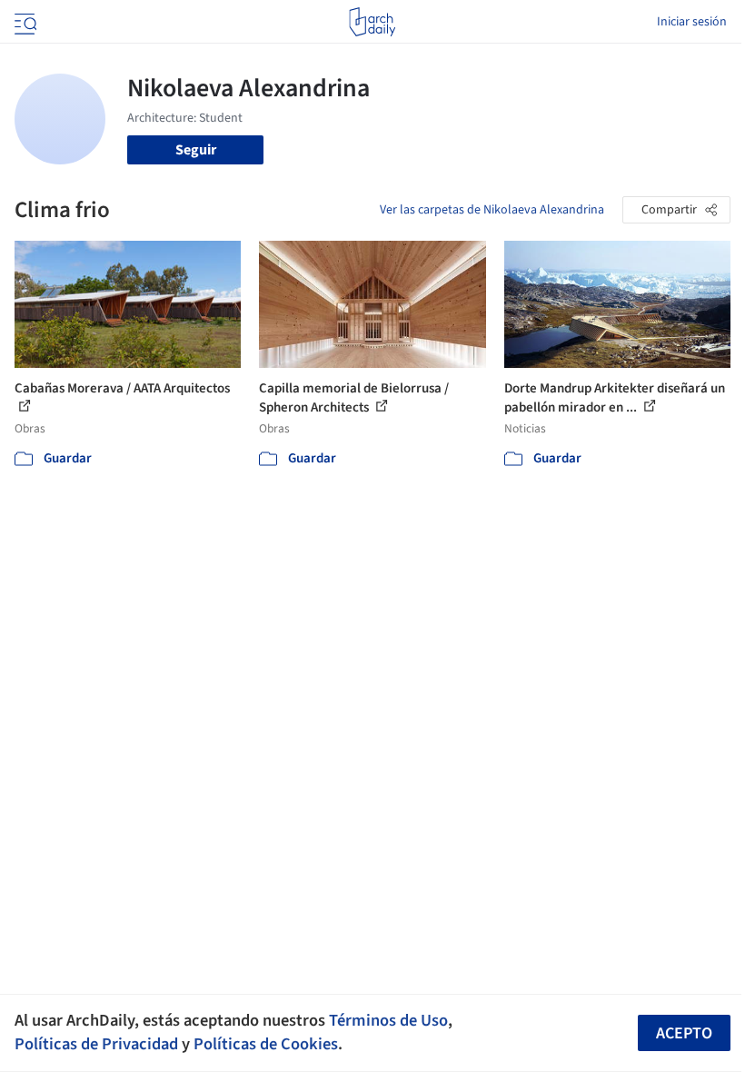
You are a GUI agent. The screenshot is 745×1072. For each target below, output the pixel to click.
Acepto (684, 1033)
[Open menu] (23, 22)
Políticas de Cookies (266, 1044)
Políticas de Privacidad (96, 1044)
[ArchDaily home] (372, 21)
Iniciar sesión (692, 21)
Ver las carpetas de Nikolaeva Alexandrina (492, 209)
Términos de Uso (388, 1020)
